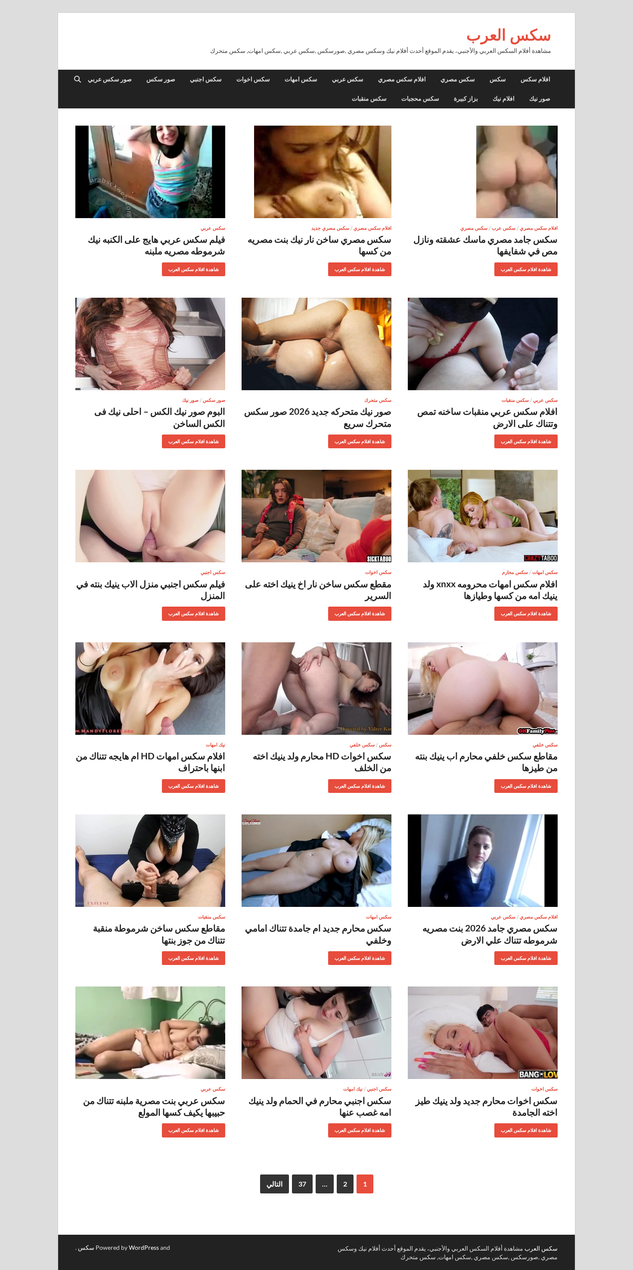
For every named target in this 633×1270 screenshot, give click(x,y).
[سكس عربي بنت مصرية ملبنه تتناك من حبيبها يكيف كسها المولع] (150, 1032)
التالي (274, 1184)
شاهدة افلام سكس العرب (529, 267)
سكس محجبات (420, 98)
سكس (498, 79)
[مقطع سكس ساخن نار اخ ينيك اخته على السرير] (316, 516)
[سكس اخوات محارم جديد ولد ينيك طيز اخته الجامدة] (483, 1032)
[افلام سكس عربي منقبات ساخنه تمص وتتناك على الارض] (483, 344)
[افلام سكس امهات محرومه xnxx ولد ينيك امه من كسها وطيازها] (483, 516)
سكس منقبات (369, 98)
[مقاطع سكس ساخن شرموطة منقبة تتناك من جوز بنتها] (150, 860)
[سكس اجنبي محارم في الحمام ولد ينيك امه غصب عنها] (316, 1032)
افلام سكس (535, 79)
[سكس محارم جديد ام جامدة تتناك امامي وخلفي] (316, 860)
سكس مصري (458, 79)
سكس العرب (508, 34)
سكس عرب (503, 228)
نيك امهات (215, 745)
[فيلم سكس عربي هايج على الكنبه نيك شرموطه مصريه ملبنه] (150, 172)
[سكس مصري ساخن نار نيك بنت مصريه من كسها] (316, 172)
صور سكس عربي (110, 79)
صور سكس (160, 79)
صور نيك (539, 98)
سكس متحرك (377, 400)
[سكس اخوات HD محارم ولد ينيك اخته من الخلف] (316, 688)
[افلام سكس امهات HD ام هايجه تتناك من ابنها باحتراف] (150, 688)
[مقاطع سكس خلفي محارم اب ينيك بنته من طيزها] (483, 688)
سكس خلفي (545, 745)
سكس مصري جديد (330, 228)
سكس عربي (347, 79)
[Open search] (77, 79)
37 (302, 1184)
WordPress (144, 1247)
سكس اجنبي (206, 79)
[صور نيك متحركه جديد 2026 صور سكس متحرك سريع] (316, 344)
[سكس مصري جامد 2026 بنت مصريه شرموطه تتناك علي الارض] (483, 860)
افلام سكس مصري (402, 79)
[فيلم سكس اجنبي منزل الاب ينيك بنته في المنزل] (150, 516)
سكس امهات (301, 79)
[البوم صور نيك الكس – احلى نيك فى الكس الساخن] (150, 344)
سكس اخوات (253, 79)
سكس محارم (515, 572)
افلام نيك (504, 98)
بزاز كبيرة (466, 98)
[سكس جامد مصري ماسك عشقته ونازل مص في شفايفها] (483, 172)
